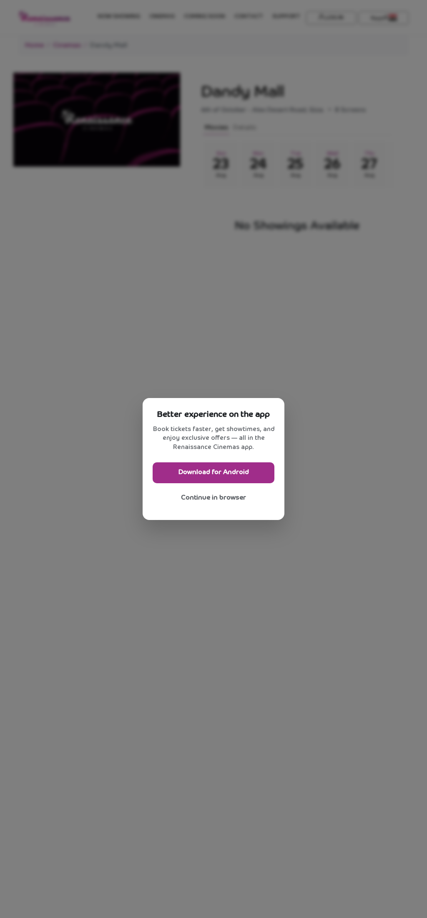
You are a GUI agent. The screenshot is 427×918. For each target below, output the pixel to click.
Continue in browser (213, 498)
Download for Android (213, 472)
